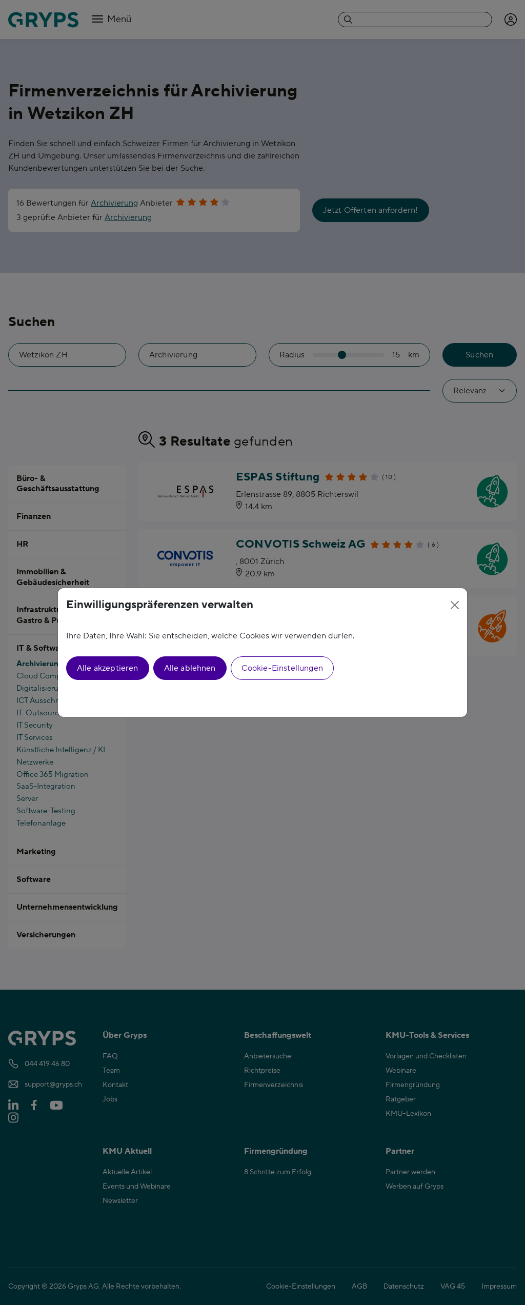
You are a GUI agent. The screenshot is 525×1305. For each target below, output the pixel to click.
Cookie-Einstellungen (282, 668)
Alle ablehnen (190, 668)
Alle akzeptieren (107, 668)
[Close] (455, 605)
